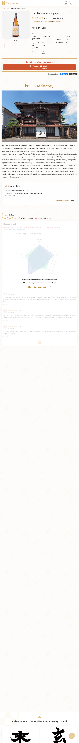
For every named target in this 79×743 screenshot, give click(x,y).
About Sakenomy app (37, 287)
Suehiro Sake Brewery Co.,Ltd (42, 22)
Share (65, 74)
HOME (3, 8)
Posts (74, 74)
